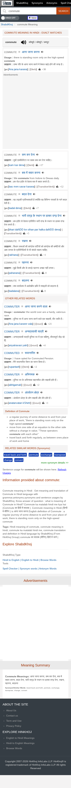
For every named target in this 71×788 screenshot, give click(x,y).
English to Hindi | (31, 560)
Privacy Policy (13, 726)
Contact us (12, 715)
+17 (40, 165)
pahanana (14, 272)
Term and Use (14, 720)
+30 (43, 69)
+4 (43, 345)
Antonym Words (48, 568)
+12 (60, 186)
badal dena (15, 208)
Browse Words (48, 560)
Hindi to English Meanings (20, 743)
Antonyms (51, 3)
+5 (27, 233)
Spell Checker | (11, 568)
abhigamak (15, 384)
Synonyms (37, 3)
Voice (34, 18)
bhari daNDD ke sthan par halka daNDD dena (34, 229)
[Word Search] (4, 11)
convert (19, 460)
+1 (44, 254)
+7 (37, 208)
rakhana (13, 254)
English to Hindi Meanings (20, 738)
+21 (49, 323)
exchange (46, 454)
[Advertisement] (35, 113)
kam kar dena (16, 165)
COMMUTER (12, 306)
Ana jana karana (18, 69)
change (8, 460)
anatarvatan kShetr (19, 402)
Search (63, 11)
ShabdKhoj (22, 3)
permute (33, 454)
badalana (14, 291)
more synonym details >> (54, 462)
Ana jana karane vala (20, 323)
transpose (59, 454)
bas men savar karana (21, 186)
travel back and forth (15, 454)
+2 (35, 366)
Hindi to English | (12, 560)
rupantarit (14, 366)
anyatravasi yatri (18, 345)
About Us (11, 710)
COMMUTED (12, 353)
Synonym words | (29, 568)
